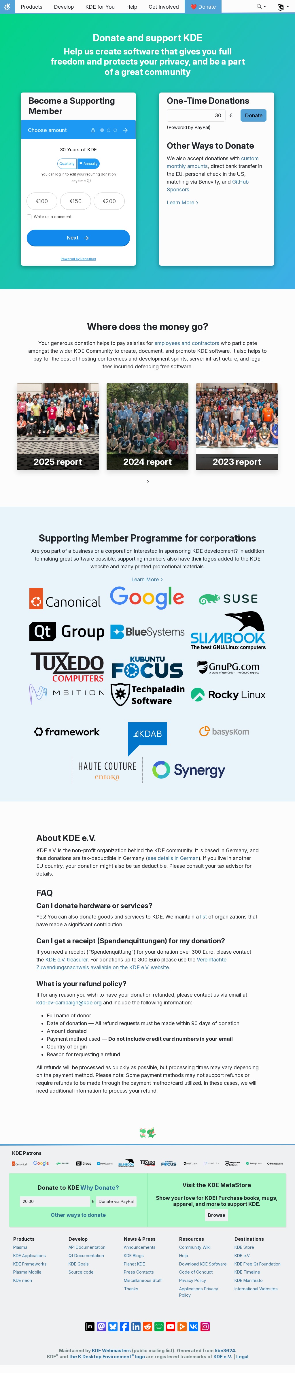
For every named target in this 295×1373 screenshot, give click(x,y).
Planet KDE (134, 1263)
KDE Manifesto (249, 1280)
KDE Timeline (247, 1272)
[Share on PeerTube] (182, 1323)
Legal (242, 1356)
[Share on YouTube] (170, 1323)
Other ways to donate (78, 1215)
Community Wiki (195, 1247)
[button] (261, 7)
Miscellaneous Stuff (143, 1280)
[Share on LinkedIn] (136, 1323)
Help (183, 1255)
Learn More (180, 202)
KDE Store (244, 1247)
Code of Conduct (196, 1272)
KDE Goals (79, 1263)
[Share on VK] (193, 1323)
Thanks (131, 1288)
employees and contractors (186, 343)
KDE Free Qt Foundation (258, 1263)
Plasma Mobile (27, 1272)
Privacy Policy (192, 1280)
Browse (216, 1215)
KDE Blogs (134, 1255)
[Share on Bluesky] (113, 1323)
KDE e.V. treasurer (66, 960)
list (203, 917)
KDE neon (22, 1280)
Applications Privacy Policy (198, 1291)
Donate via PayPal (116, 1201)
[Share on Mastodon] (101, 1323)
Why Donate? (99, 1187)
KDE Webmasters (111, 1350)
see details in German (173, 858)
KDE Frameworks (30, 1263)
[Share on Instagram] (205, 1323)
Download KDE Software (203, 1263)
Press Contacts (139, 1272)
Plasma (20, 1247)
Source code (81, 1272)
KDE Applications (29, 1255)
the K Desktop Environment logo (107, 1356)
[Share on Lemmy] (159, 1323)
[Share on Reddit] (147, 1323)
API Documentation (87, 1247)
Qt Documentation (86, 1255)
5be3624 (225, 1350)
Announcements (140, 1247)
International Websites (256, 1288)
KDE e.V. (242, 1255)
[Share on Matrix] (89, 1323)
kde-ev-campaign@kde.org (69, 1002)
